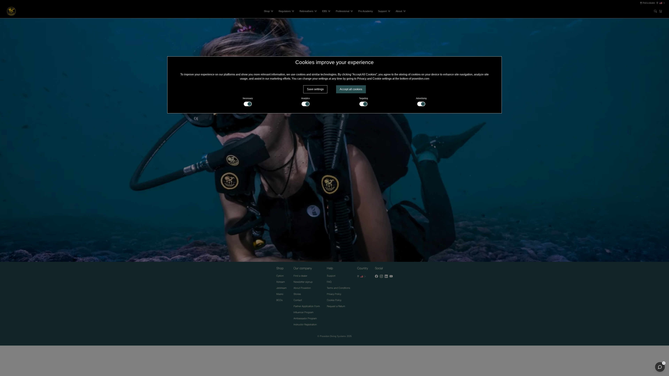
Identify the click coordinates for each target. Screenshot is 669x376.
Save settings (315, 89)
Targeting (363, 98)
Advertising (421, 98)
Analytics (305, 98)
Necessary (248, 98)
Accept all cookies (351, 89)
